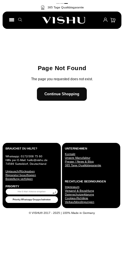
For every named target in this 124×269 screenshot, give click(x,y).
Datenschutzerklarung (79, 194)
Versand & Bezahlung (79, 190)
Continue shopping (61, 94)
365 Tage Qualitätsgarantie (83, 165)
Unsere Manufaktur (77, 157)
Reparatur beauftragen (20, 175)
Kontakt (70, 154)
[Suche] (21, 20)
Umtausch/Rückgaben (20, 171)
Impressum (72, 186)
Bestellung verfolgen (19, 178)
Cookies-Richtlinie (76, 198)
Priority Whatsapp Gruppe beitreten (32, 199)
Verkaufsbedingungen (79, 201)
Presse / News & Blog (79, 161)
